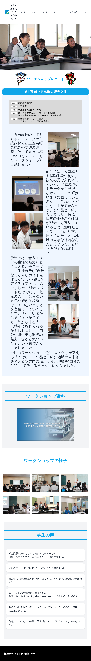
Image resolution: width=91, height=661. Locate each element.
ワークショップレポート (29, 12)
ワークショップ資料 (49, 12)
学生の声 (85, 12)
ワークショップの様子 (69, 12)
